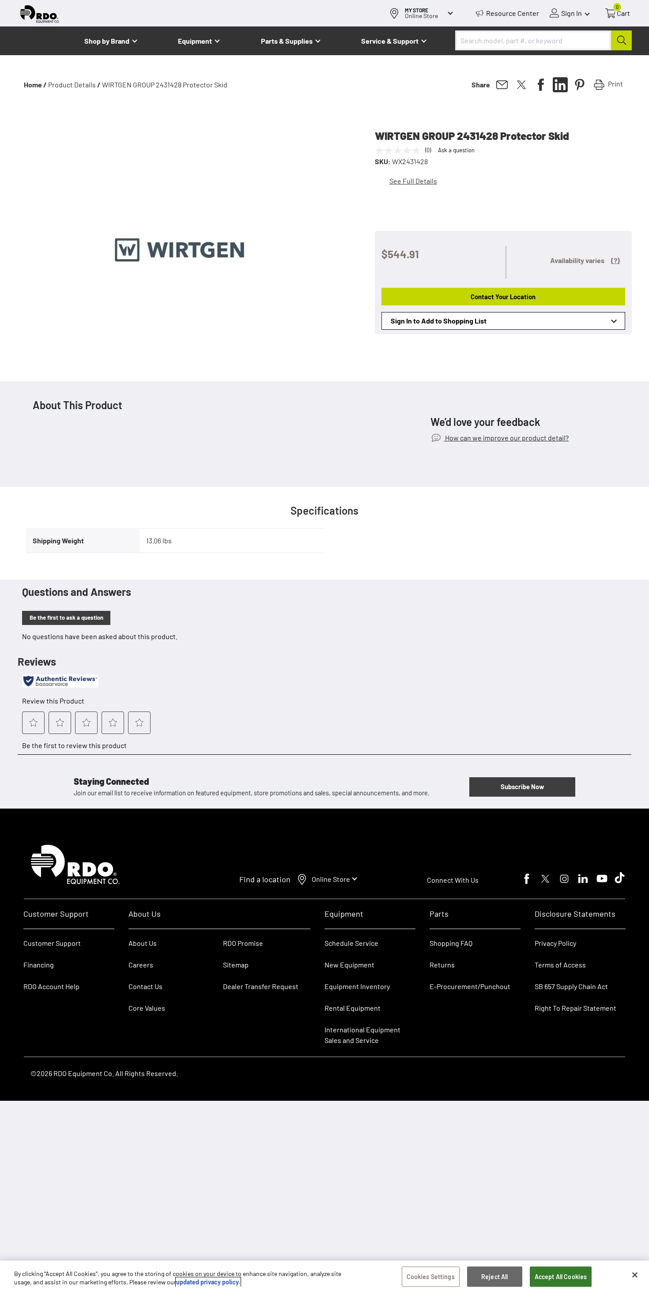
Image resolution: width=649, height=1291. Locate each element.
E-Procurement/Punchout (470, 986)
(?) (615, 260)
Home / (35, 84)
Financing (38, 964)
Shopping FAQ (451, 943)
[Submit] (621, 40)
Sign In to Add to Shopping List (439, 320)
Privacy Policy (555, 943)
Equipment (195, 41)
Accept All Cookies (561, 1276)
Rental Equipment (353, 1008)
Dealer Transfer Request (260, 986)
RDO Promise (243, 943)
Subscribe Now (522, 786)
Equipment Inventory (357, 986)
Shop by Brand (106, 41)
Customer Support (52, 943)
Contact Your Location (503, 297)
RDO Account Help (51, 986)
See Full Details (413, 181)
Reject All (494, 1276)
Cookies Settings (431, 1276)
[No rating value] (400, 150)
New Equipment (349, 964)
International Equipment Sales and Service (362, 1034)
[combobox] (543, 40)
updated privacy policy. (208, 1282)
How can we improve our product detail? (506, 437)
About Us (142, 943)
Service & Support (390, 41)
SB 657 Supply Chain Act (571, 986)
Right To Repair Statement (575, 1008)
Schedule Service (351, 943)
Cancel (40, 1236)
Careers (140, 964)
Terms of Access (560, 964)
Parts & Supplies (287, 41)
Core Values (146, 1008)
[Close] (635, 1275)
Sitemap (236, 964)
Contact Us (145, 986)
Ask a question (456, 150)
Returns (442, 964)
